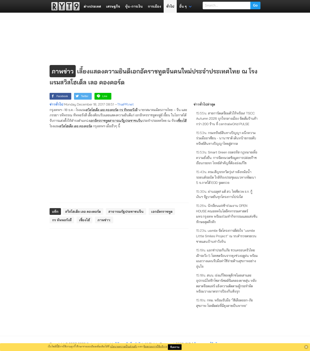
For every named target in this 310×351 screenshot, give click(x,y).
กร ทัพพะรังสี (128, 110)
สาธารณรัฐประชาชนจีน (125, 120)
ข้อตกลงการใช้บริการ (155, 346)
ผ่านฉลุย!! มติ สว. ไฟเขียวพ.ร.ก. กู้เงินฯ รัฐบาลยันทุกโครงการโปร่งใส (224, 194)
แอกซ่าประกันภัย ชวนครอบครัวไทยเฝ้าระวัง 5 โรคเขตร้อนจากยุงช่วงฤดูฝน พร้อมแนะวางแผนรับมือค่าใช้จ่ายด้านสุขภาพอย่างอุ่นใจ (227, 258)
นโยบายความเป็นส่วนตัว (123, 346)
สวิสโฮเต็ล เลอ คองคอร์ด (102, 110)
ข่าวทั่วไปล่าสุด (204, 104)
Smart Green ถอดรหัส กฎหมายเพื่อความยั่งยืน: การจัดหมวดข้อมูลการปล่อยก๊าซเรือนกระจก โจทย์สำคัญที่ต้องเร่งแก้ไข (226, 157)
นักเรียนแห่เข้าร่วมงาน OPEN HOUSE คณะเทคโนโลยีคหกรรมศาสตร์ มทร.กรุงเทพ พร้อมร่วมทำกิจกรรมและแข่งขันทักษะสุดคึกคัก (226, 213)
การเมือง (154, 6)
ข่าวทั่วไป (56, 104)
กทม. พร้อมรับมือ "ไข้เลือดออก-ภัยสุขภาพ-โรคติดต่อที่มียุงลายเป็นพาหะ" (224, 303)
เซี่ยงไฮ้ (182, 120)
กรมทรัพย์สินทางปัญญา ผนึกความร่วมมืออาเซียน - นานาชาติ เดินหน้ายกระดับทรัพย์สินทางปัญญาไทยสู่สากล (226, 138)
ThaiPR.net (125, 104)
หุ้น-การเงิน (134, 6)
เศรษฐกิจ (113, 6)
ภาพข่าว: (104, 220)
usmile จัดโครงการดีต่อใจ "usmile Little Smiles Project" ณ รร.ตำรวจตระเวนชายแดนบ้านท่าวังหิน (226, 235)
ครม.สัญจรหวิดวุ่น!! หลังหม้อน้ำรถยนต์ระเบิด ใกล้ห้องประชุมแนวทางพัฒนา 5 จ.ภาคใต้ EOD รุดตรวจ (226, 177)
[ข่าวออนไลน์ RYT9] (64, 6)
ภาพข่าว (63, 71)
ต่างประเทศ (92, 6)
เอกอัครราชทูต (99, 120)
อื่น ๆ (183, 6)
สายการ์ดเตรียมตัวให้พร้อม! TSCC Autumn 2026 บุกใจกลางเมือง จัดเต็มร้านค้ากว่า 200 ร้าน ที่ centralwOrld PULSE (226, 118)
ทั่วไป (170, 6)
